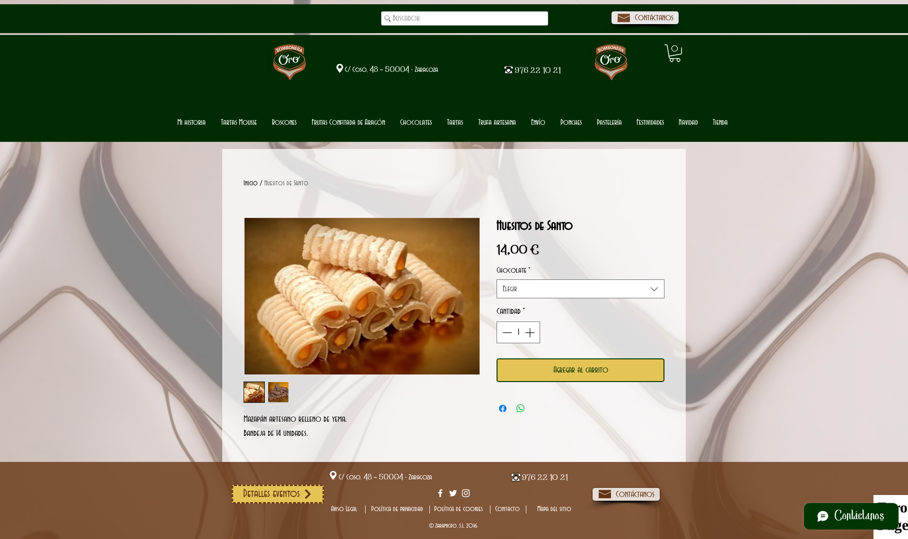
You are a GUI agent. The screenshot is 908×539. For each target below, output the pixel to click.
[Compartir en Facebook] (502, 408)
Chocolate (514, 270)
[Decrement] (506, 332)
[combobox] (580, 288)
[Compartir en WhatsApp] (520, 408)
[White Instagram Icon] (466, 493)
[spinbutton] (518, 332)
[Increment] (531, 332)
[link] (674, 53)
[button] (416, 122)
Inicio (251, 183)
